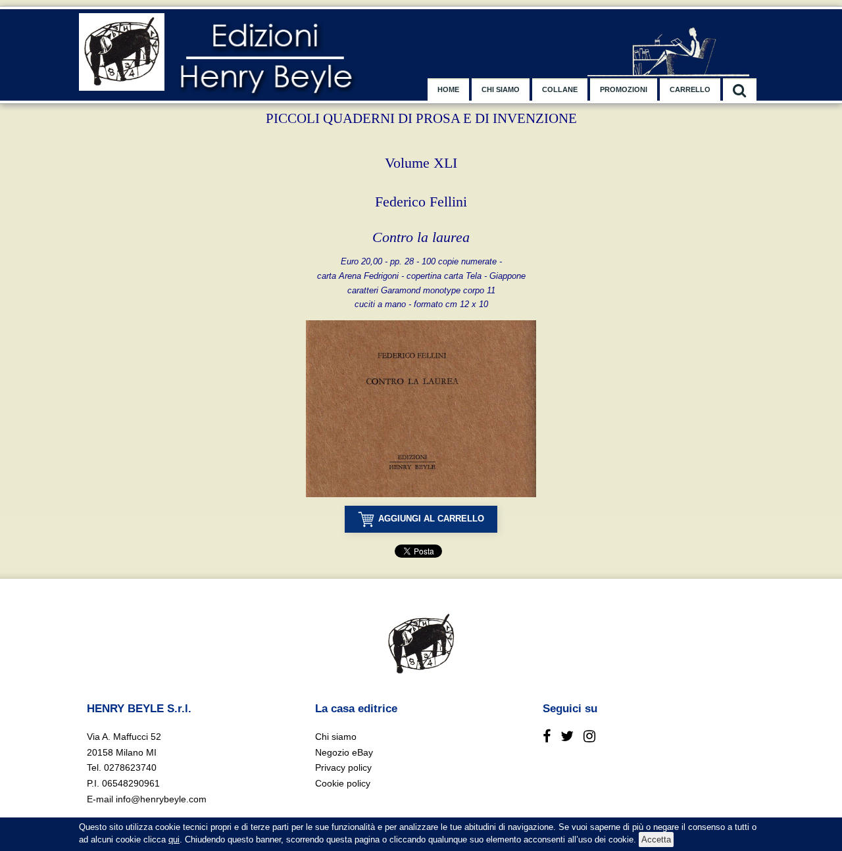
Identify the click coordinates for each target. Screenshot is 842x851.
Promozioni (623, 89)
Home (448, 89)
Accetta (656, 839)
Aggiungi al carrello (431, 518)
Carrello (690, 89)
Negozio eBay (344, 752)
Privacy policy (343, 767)
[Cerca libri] (739, 89)
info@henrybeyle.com (161, 799)
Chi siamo (501, 89)
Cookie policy (342, 783)
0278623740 (130, 767)
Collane (560, 89)
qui (174, 839)
